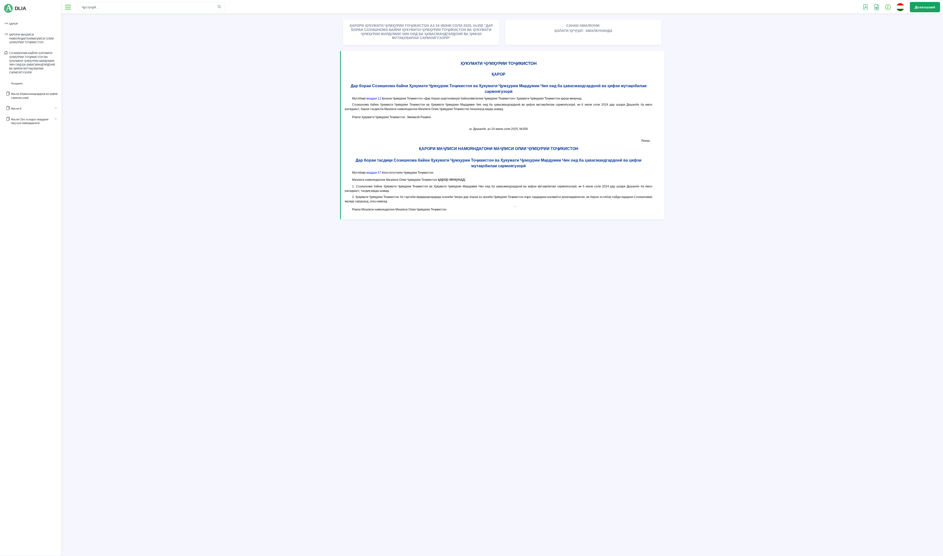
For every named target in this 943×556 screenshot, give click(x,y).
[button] (888, 7)
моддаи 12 (373, 98)
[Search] (219, 6)
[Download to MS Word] (865, 7)
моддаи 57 (373, 172)
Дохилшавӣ (925, 7)
